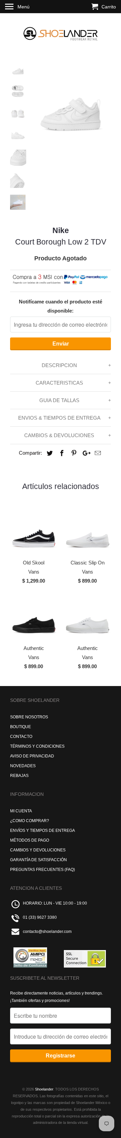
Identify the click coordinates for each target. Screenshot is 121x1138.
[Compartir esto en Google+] (84, 453)
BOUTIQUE (20, 726)
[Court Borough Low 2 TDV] (70, 101)
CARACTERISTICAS (59, 383)
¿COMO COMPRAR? (29, 820)
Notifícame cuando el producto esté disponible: (60, 306)
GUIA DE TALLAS (59, 400)
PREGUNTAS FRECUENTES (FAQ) (42, 869)
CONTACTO (21, 736)
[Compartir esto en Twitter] (48, 453)
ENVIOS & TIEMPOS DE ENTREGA (59, 418)
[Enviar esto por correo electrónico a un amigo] (96, 453)
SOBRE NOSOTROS (29, 717)
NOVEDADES (23, 765)
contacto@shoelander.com (47, 931)
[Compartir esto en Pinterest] (73, 453)
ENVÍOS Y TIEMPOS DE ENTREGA (42, 830)
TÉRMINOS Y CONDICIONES (37, 746)
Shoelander (44, 1089)
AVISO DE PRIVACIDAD (32, 756)
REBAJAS (19, 775)
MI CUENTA (21, 811)
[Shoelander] (60, 32)
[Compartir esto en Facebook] (60, 453)
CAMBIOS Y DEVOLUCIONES (38, 850)
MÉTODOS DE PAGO (29, 840)
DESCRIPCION (59, 365)
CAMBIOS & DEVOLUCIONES (59, 435)
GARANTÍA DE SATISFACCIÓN (38, 859)
